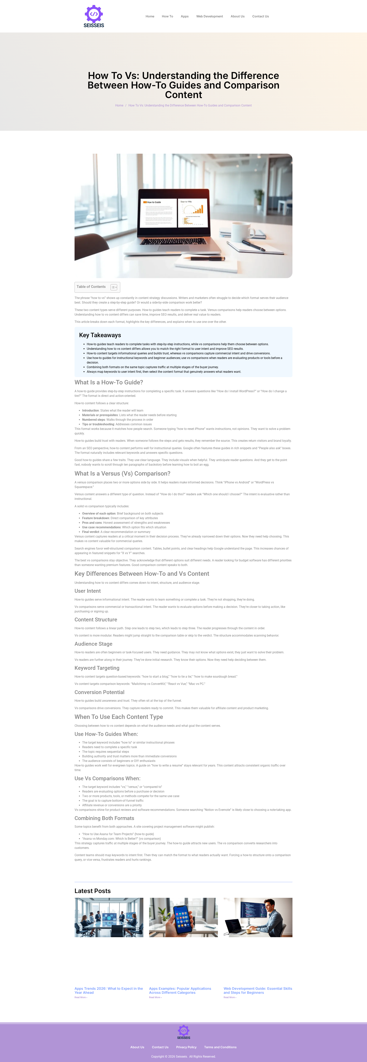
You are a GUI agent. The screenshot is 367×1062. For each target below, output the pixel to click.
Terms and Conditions (220, 1047)
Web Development (209, 16)
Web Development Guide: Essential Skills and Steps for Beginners (258, 990)
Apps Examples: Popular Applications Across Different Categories (180, 990)
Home (150, 16)
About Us (238, 16)
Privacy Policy (186, 1047)
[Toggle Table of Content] (112, 287)
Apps (185, 16)
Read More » (81, 997)
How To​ (167, 16)
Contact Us (260, 16)
